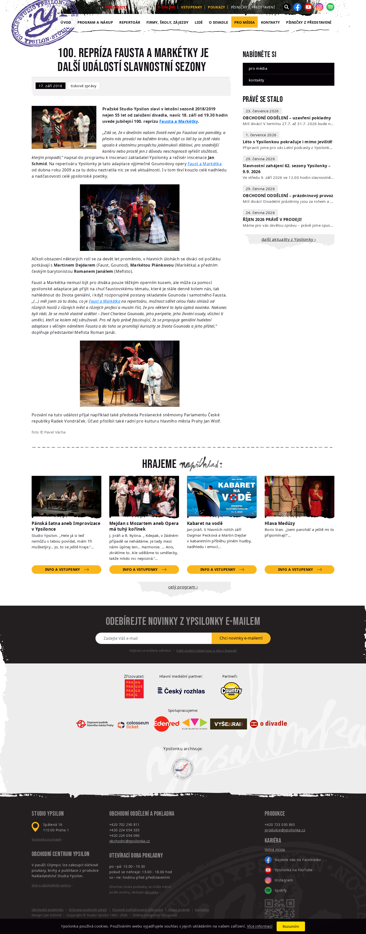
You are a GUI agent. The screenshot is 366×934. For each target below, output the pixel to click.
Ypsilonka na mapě (46, 839)
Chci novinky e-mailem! (241, 638)
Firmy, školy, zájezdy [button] (167, 22)
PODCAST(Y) (116, 7)
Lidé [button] (199, 22)
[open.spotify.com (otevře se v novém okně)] (330, 7)
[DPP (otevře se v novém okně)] (95, 724)
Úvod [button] (66, 22)
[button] (287, 7)
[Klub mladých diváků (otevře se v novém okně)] (194, 723)
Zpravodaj (142, 7)
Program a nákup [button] (95, 22)
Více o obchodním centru (51, 885)
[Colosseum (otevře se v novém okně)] (134, 724)
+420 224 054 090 (124, 835)
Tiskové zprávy (84, 85)
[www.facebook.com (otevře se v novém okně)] (298, 7)
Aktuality (152, 892)
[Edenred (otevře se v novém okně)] (166, 724)
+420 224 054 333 (124, 830)
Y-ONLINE (167, 7)
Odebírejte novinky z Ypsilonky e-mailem (183, 622)
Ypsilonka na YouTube (294, 869)
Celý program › (183, 587)
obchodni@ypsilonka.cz (129, 841)
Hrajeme (159, 464)
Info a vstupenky (62, 569)
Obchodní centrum (52, 854)
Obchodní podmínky (48, 909)
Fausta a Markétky (178, 121)
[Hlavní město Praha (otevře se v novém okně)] (134, 688)
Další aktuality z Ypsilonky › (288, 239)
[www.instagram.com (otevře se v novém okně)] (319, 7)
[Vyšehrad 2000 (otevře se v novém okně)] (228, 724)
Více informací (260, 926)
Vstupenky (191, 7)
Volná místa (275, 849)
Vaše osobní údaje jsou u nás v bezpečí (206, 650)
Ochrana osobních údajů (88, 909)
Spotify (281, 890)
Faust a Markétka (205, 163)
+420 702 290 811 (124, 824)
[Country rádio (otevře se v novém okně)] (231, 691)
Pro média (244, 22)
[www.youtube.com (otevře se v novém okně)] (308, 7)
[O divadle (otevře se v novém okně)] (268, 724)
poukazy (216, 7)
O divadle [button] (218, 22)
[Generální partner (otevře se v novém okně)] (181, 690)
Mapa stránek (179, 909)
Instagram (284, 880)
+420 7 (270, 824)
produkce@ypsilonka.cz (285, 830)
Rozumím (291, 926)
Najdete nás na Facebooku (298, 859)
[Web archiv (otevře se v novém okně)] (183, 769)
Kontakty (270, 22)
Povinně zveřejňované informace (137, 909)
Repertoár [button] (129, 22)
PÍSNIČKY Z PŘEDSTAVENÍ (308, 22)
